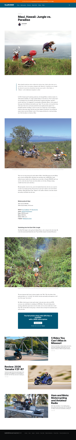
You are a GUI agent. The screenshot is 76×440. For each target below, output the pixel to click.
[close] (75, 1)
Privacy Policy (56, 433)
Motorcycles (23, 5)
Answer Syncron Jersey (27, 211)
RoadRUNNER (9, 5)
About (30, 433)
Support (33, 433)
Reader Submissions (48, 433)
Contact (26, 433)
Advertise (37, 433)
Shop (43, 5)
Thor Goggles (35, 209)
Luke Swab (24, 23)
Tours (18, 5)
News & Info (34, 5)
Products (29, 5)
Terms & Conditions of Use (64, 433)
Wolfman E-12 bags (27, 218)
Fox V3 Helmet (25, 209)
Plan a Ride (42, 433)
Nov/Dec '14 (20, 13)
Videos (39, 5)
